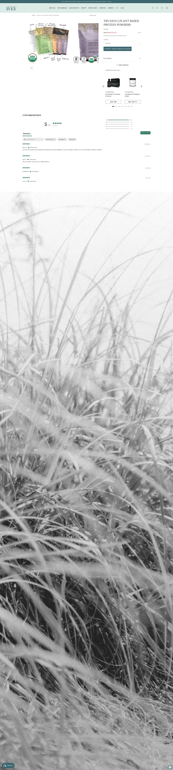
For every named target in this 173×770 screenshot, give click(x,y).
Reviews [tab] (27, 133)
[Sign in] (157, 8)
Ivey (117, 8)
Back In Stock (74, 8)
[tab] (113, 106)
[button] (153, 8)
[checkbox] (72, 139)
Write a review (145, 133)
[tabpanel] (86, 161)
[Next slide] (93, 43)
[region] (122, 89)
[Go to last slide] (103, 86)
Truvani (106, 29)
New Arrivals (62, 8)
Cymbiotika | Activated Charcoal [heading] (112, 95)
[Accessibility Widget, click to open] (170, 767)
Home (33, 15)
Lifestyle (102, 8)
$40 (133, 102)
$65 (115, 102)
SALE (122, 8)
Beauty (83, 8)
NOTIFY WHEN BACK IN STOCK (117, 48)
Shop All (52, 8)
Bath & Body (93, 8)
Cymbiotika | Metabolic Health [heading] (132, 95)
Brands (110, 8)
